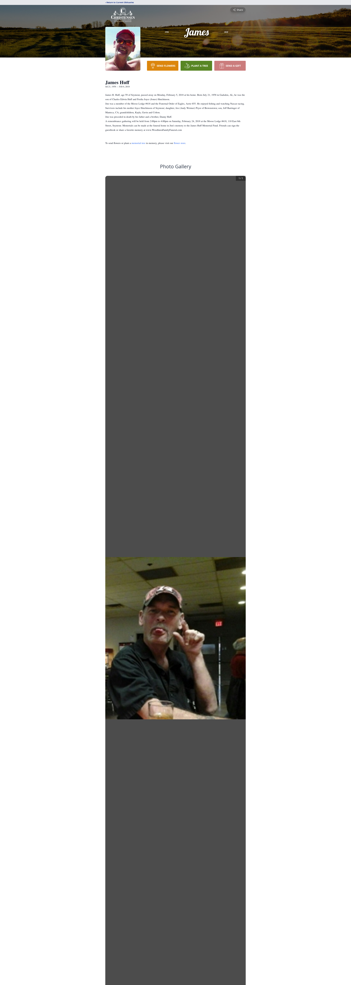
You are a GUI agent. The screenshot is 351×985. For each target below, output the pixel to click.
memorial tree (138, 143)
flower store (179, 143)
